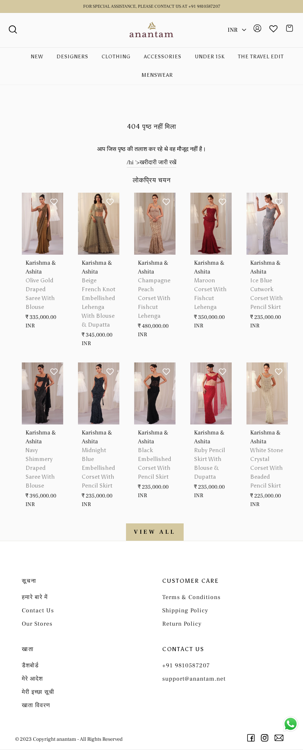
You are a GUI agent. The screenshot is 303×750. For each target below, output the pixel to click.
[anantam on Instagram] (266, 737)
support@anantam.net (194, 678)
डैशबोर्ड (30, 665)
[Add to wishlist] (54, 202)
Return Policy (182, 623)
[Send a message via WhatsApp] (290, 724)
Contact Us (38, 610)
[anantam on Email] (280, 738)
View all (155, 532)
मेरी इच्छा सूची (38, 692)
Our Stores (37, 623)
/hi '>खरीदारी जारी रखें (151, 162)
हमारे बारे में (35, 597)
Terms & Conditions (191, 597)
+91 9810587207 (186, 665)
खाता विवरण (36, 705)
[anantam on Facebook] (252, 737)
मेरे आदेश (32, 678)
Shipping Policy (185, 610)
